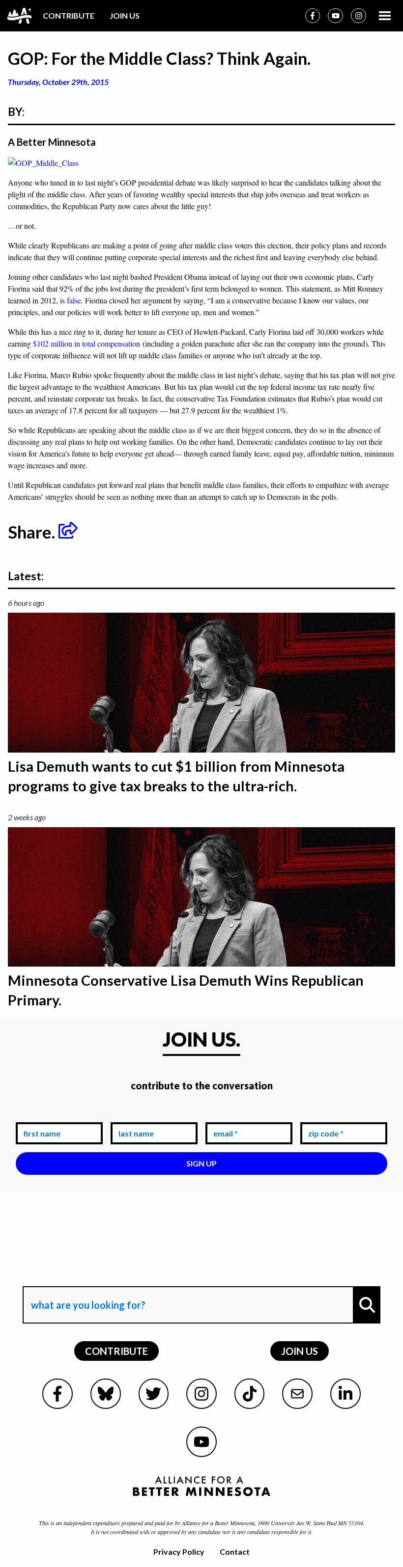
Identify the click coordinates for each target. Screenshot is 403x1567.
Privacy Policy (178, 1551)
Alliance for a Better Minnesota (218, 1523)
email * (223, 1114)
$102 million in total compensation (86, 343)
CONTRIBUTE (68, 15)
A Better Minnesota (52, 142)
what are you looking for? (87, 1278)
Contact (235, 1551)
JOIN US (125, 15)
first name (40, 1114)
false (74, 300)
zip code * (324, 1114)
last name (134, 1114)
